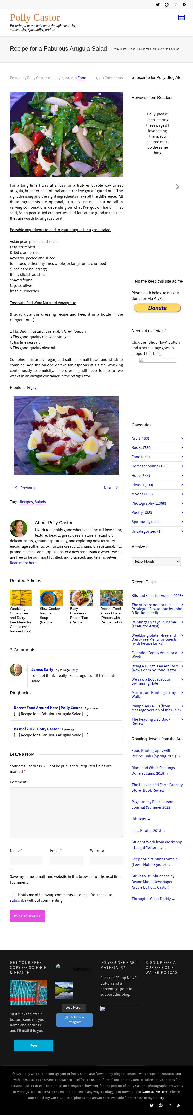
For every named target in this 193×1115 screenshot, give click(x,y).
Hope (141, 475)
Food (82, 77)
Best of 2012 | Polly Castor (36, 729)
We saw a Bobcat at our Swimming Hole (151, 681)
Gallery (158, 1098)
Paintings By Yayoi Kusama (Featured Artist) (154, 624)
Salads (40, 501)
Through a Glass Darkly (153, 898)
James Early (42, 669)
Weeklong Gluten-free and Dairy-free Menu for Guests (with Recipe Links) (154, 639)
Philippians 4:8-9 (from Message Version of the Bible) (156, 708)
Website (97, 850)
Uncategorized (147, 531)
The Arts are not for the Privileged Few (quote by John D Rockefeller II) (157, 608)
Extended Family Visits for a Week (154, 654)
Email (54, 850)
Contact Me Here (155, 1092)
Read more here (23, 562)
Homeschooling (150, 466)
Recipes (26, 501)
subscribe (18, 900)
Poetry (142, 512)
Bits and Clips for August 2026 (156, 595)
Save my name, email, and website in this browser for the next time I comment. (65, 879)
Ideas (142, 484)
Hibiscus (141, 818)
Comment (18, 782)
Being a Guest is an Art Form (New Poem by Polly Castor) (155, 668)
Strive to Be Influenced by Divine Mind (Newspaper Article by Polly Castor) (153, 882)
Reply (74, 670)
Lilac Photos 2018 (149, 830)
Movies (142, 494)
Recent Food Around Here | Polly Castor (48, 708)
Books (142, 447)
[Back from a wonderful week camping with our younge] (64, 990)
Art (140, 438)
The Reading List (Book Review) (151, 721)
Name (15, 850)
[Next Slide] (178, 186)
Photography (149, 503)
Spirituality (146, 521)
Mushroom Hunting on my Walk (154, 694)
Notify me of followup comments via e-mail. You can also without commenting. (61, 897)
